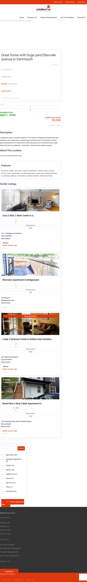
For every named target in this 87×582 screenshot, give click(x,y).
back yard (4, 171)
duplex (4, 84)
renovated (21, 176)
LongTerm (54, 65)
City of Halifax (6, 236)
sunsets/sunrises (32, 176)
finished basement (28, 173)
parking (13, 176)
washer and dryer (46, 176)
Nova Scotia (5, 238)
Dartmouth (6, 91)
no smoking (5, 176)
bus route (18, 171)
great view (40, 173)
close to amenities (30, 171)
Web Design (20, 574)
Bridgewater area (7, 300)
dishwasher (16, 173)
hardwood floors (51, 173)
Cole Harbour (7, 98)
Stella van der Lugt (9, 245)
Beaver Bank (6, 424)
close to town (43, 171)
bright (11, 171)
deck (9, 173)
